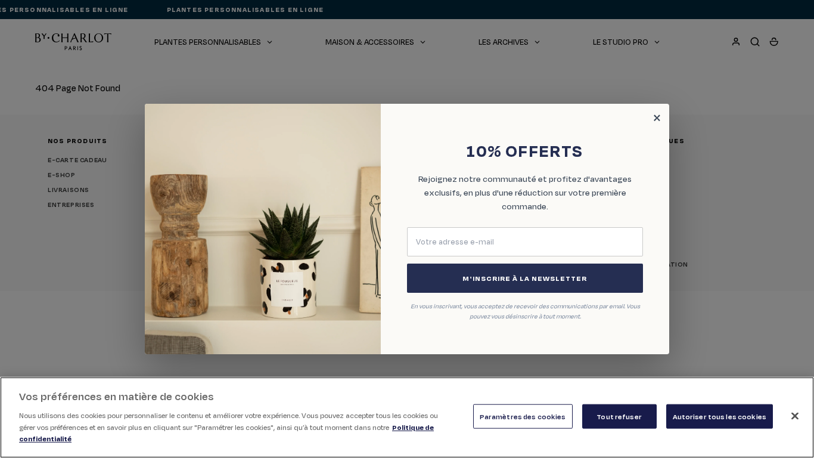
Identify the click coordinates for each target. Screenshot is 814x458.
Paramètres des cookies (523, 416)
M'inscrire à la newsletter (524, 278)
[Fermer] (795, 416)
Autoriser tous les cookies (719, 416)
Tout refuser (619, 416)
